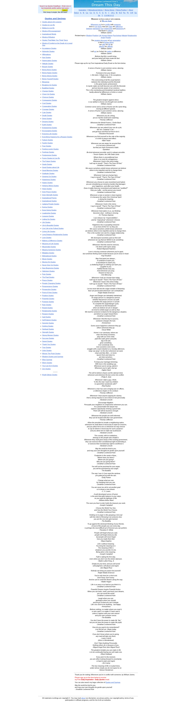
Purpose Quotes (48, 302)
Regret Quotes (47, 308)
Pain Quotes (46, 274)
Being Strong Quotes (49, 76)
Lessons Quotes (48, 216)
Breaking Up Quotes (49, 85)
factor (100, 26)
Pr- (128, 13)
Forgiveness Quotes (49, 155)
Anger (103, 37)
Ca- (87, 13)
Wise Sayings (47, 360)
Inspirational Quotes (49, 201)
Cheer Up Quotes (48, 94)
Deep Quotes (47, 118)
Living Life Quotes (48, 231)
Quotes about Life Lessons (51, 22)
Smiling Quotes (47, 326)
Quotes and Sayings (55, 18)
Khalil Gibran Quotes (49, 375)
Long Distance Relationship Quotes (55, 234)
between (89, 29)
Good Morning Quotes (50, 170)
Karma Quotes (47, 207)
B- (84, 13)
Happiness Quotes (49, 179)
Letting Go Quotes (48, 219)
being (111, 42)
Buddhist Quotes (48, 88)
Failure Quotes (47, 140)
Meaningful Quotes (49, 247)
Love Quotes (46, 237)
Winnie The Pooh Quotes (51, 353)
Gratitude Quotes (48, 173)
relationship (108, 29)
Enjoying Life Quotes (49, 134)
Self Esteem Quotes (49, 320)
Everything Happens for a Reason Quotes (57, 137)
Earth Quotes (47, 125)
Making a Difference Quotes (52, 241)
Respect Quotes (48, 314)
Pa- (124, 13)
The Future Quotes (49, 161)
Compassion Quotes (49, 100)
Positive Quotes (48, 295)
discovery (104, 40)
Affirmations (46, 54)
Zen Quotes (46, 369)
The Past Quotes (48, 277)
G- (103, 13)
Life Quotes (46, 222)
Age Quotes (46, 57)
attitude (110, 31)
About (131, 10)
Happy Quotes (47, 183)
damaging (96, 29)
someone (117, 24)
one (96, 26)
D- (94, 13)
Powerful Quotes (48, 299)
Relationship (132, 35)
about (83, 698)
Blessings (45, 82)
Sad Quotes (46, 317)
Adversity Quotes (48, 51)
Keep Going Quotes (49, 210)
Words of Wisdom (48, 37)
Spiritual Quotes (48, 329)
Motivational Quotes (49, 256)
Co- (91, 13)
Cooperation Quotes (49, 106)
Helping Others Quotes (50, 186)
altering (101, 46)
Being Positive (121, 10)
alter (103, 44)
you (99, 24)
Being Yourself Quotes (50, 79)
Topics (76, 13)
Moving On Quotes (49, 262)
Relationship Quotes (49, 311)
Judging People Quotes (50, 204)
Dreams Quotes (47, 121)
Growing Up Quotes (49, 176)
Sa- (135, 13)
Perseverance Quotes (50, 286)
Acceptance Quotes (49, 48)
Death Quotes (47, 115)
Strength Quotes (48, 332)
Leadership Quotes (49, 213)
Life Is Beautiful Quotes (50, 225)
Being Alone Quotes (49, 70)
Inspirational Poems (49, 198)
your (102, 29)
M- (117, 13)
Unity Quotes (47, 350)
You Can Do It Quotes (50, 366)
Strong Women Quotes (50, 335)
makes (109, 51)
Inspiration (82, 10)
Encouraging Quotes (49, 131)
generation (116, 40)
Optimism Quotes (48, 271)
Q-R (131, 13)
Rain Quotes (46, 305)
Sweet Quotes (47, 341)
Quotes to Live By (48, 25)
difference (119, 26)
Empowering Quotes (49, 128)
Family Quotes (47, 143)
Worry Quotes (47, 363)
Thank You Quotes (49, 344)
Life (100, 35)
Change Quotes (48, 91)
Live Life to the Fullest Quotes (53, 228)
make (110, 26)
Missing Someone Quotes (51, 250)
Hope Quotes (47, 189)
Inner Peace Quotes (49, 192)
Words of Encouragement (51, 31)
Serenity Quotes (48, 323)
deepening (120, 29)
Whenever (94, 24)
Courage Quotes (48, 109)
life (109, 44)
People (108, 37)
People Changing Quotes (51, 283)
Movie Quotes (47, 259)
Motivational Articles (95, 10)
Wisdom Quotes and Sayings (52, 357)
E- (97, 13)
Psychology (117, 35)
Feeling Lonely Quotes (50, 149)
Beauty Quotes (47, 67)
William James (107, 21)
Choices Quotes (48, 97)
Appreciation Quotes (49, 60)
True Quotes (46, 347)
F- (100, 13)
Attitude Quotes (47, 64)
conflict (107, 24)
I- (108, 13)
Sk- (99, 15)
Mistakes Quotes (48, 253)
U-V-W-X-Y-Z (109, 15)
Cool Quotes (46, 103)
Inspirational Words (49, 34)
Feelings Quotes (48, 152)
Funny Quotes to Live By (51, 158)
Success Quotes (48, 338)
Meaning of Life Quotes (50, 244)
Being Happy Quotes (49, 73)
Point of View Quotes (49, 292)
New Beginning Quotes (50, 268)
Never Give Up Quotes (50, 265)
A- (81, 13)
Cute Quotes (46, 112)
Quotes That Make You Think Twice (55, 40)
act (95, 51)
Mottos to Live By (48, 28)
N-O (120, 13)
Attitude (124, 35)
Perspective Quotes (49, 289)
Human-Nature (107, 35)
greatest (97, 40)
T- (102, 15)
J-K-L (113, 13)
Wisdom (89, 35)
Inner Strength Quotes (50, 195)
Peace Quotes (47, 280)
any (111, 40)
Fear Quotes (46, 146)
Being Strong (109, 10)
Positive (95, 35)
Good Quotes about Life (50, 167)
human (106, 42)
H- (106, 13)
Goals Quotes (47, 164)
